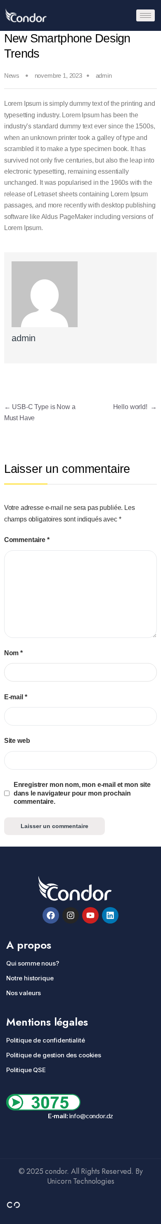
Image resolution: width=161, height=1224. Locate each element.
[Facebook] (51, 915)
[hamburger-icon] (145, 15)
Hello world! (135, 406)
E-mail (15, 696)
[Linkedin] (110, 915)
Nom (13, 652)
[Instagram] (70, 915)
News (11, 75)
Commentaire (27, 539)
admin (104, 75)
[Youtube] (90, 915)
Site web (17, 740)
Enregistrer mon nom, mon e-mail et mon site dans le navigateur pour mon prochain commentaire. (82, 793)
